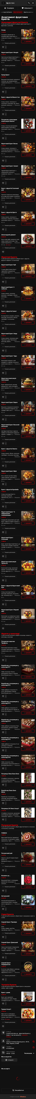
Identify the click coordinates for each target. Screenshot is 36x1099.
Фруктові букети (18, 12)
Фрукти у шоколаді (28, 12)
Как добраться (19, 1090)
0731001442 (10, 1048)
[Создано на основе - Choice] (23, 1097)
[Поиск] (29, 3)
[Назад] (3, 3)
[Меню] (33, 3)
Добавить (29, 41)
